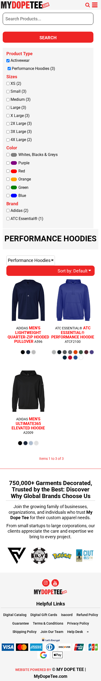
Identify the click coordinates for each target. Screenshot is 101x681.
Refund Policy (87, 615)
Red (21, 171)
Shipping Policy (25, 632)
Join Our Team (51, 632)
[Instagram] (46, 583)
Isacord (67, 615)
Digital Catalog (14, 615)
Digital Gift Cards (43, 615)
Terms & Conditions (48, 623)
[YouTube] (55, 583)
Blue (22, 195)
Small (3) (18, 91)
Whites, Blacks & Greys (38, 154)
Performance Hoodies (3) (33, 68)
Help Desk (75, 632)
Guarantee (20, 623)
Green (23, 187)
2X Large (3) (21, 123)
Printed (13, 359)
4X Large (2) (21, 139)
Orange (24, 179)
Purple (23, 163)
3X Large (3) (21, 131)
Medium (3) (21, 99)
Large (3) (18, 107)
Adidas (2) (19, 210)
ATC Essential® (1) (27, 218)
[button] (87, 4)
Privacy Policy (78, 623)
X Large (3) (20, 115)
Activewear (20, 60)
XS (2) (16, 83)
